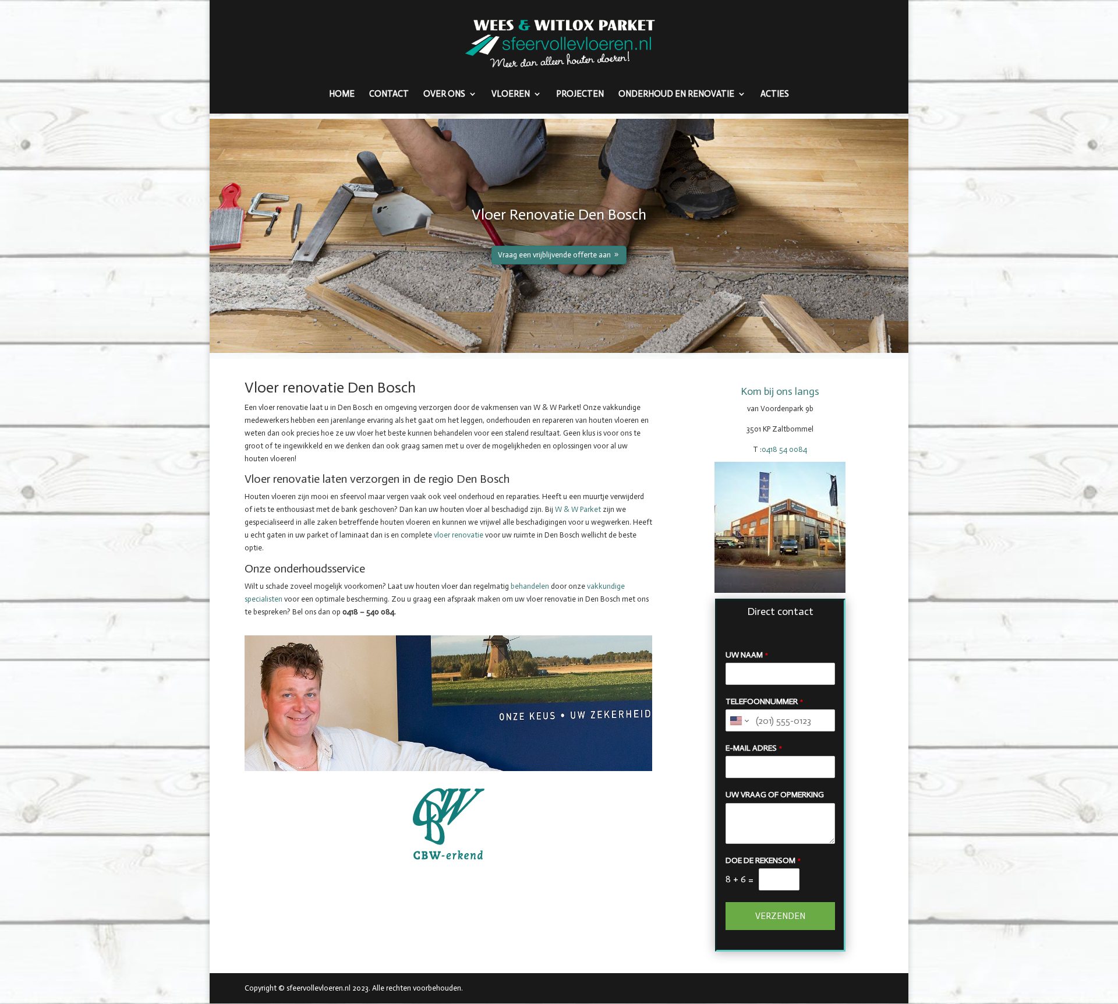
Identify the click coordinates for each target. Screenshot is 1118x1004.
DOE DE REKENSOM (763, 860)
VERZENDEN (780, 916)
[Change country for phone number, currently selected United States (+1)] (739, 720)
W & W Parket (578, 509)
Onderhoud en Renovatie (676, 94)
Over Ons (444, 94)
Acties (774, 94)
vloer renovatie (458, 535)
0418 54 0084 (784, 449)
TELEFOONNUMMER (765, 701)
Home (342, 94)
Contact (389, 94)
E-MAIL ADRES (754, 748)
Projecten (580, 94)
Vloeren (510, 94)
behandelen (530, 586)
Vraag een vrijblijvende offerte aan (554, 254)
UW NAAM (747, 655)
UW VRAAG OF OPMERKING (775, 795)
